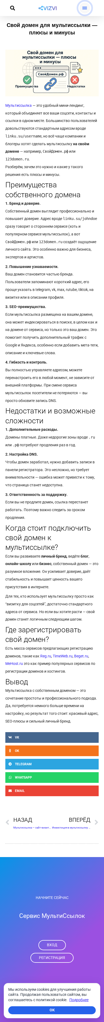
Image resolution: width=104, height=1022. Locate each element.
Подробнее (79, 1000)
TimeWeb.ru (63, 656)
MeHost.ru (14, 663)
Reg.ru (45, 656)
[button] (12, 8)
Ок (52, 1010)
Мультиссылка (18, 105)
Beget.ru (81, 656)
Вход (52, 945)
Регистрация (52, 958)
